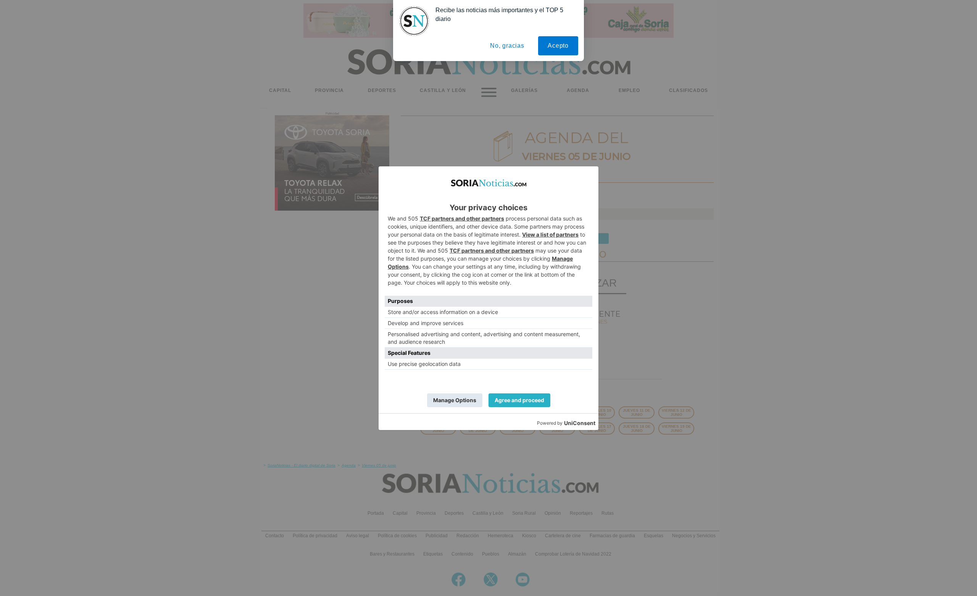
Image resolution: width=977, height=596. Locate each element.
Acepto (558, 45)
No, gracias (507, 45)
